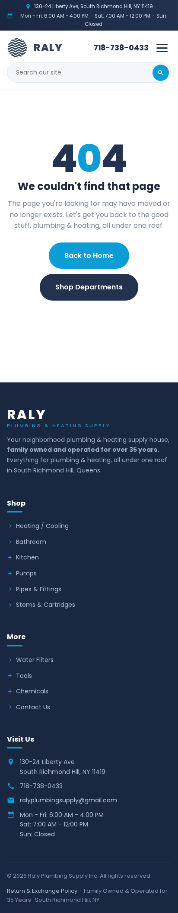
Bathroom (31, 541)
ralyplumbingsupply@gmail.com (68, 800)
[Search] (161, 73)
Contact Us (89, 319)
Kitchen (27, 557)
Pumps (26, 573)
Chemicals (32, 691)
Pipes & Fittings (38, 589)
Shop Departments (89, 287)
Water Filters (35, 659)
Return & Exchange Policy (42, 891)
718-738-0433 (121, 48)
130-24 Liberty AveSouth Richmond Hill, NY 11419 (62, 767)
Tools (24, 675)
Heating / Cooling (42, 526)
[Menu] (162, 48)
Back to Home (89, 256)
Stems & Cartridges (45, 604)
